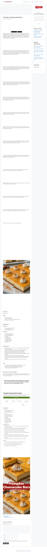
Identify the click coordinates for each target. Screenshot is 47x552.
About (29, 1)
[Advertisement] (16, 9)
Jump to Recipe (14, 31)
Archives (36, 65)
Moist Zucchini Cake (37, 32)
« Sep (38, 23)
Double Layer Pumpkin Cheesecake (8, 517)
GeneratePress (29, 550)
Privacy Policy (25, 1)
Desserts (8, 515)
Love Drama (35, 57)
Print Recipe (20, 31)
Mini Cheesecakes (6, 516)
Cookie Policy (36, 1)
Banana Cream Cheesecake (38, 36)
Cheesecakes (5, 515)
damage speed (36, 50)
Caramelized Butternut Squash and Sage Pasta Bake (39, 51)
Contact (32, 1)
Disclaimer (41, 1)
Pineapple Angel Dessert (37, 37)
